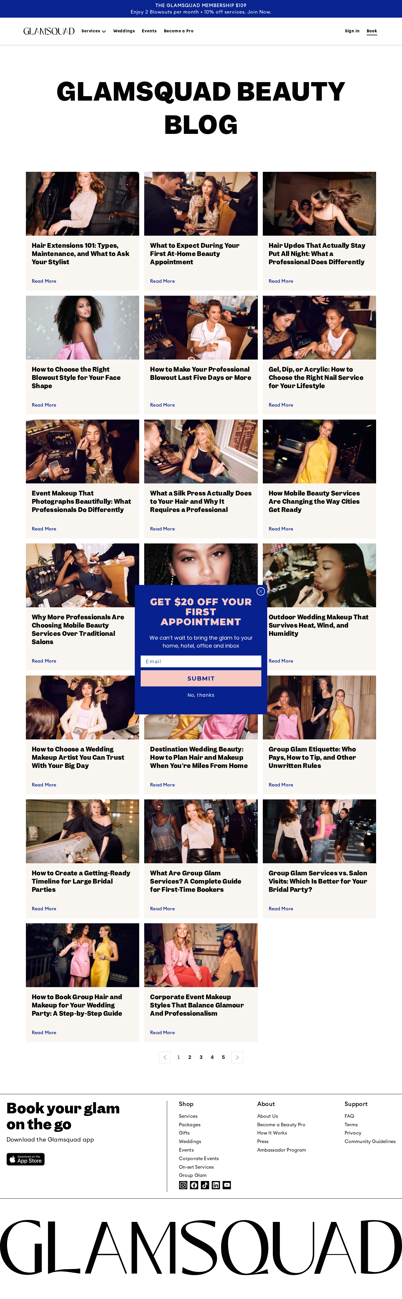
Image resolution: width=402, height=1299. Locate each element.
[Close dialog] (260, 591)
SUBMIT (201, 678)
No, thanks (201, 695)
